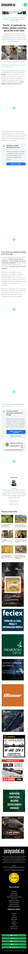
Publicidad (14, 891)
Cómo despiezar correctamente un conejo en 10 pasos (7, 541)
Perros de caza (14, 926)
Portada (5, 17)
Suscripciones (14, 893)
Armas (14, 924)
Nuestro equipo (14, 895)
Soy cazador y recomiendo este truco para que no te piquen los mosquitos (21, 541)
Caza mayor (14, 917)
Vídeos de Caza (15, 17)
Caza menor (14, 919)
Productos (14, 923)
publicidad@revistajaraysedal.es (17, 867)
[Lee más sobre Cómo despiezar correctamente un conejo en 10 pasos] (7, 534)
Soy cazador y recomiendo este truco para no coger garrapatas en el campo (7, 525)
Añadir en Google (16, 164)
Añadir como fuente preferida (16, 432)
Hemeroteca (14, 928)
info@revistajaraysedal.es (17, 870)
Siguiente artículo (14, 504)
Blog (9, 17)
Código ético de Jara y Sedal (14, 896)
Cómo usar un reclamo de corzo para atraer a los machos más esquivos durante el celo (21, 525)
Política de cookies (14, 904)
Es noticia (14, 913)
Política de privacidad (14, 900)
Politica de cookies (14, 902)
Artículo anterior (14, 501)
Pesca (14, 921)
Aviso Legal (14, 898)
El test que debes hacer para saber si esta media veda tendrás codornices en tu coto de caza (7, 556)
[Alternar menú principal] (25, 4)
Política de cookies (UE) (14, 906)
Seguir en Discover (15, 436)
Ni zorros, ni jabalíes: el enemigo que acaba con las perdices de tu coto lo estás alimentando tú (20, 556)
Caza (14, 915)
